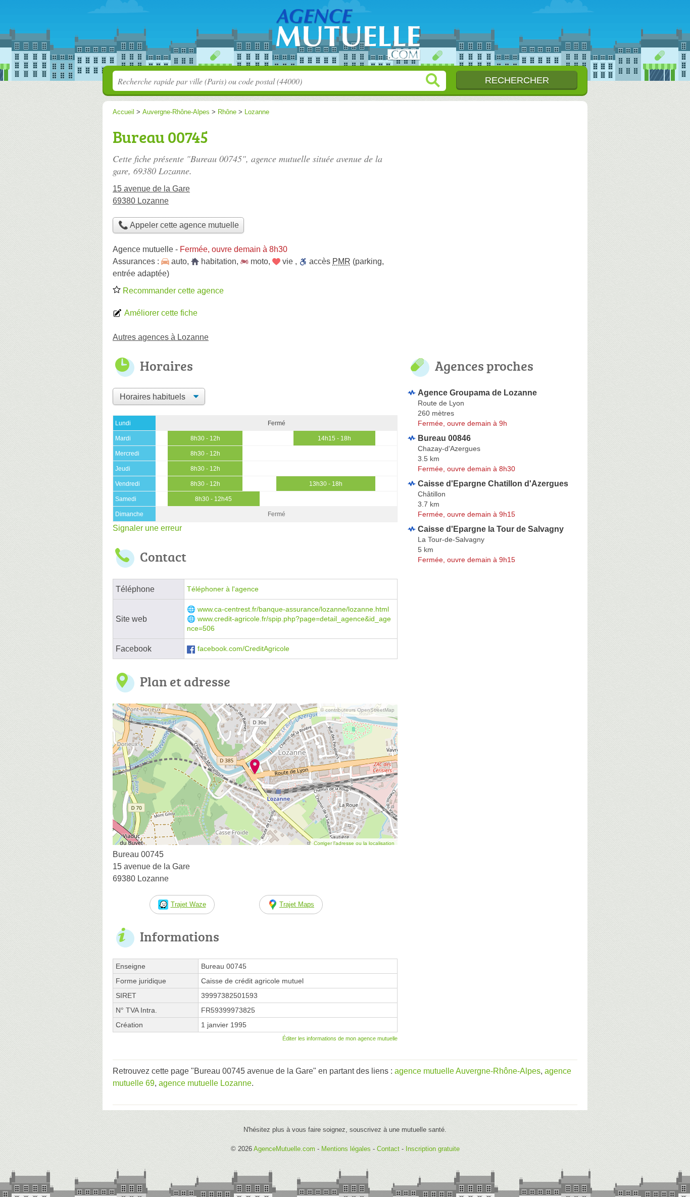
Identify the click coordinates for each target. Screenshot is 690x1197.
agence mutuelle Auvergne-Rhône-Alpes (467, 1071)
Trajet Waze (188, 904)
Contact (388, 1149)
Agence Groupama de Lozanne (477, 392)
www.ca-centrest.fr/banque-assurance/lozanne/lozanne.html (293, 609)
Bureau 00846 (444, 438)
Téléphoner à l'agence (223, 589)
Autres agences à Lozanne (161, 337)
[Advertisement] (492, 651)
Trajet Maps (296, 904)
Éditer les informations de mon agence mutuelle (340, 1038)
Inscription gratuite (433, 1149)
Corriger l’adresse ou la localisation (354, 843)
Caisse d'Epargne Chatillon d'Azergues (493, 483)
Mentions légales (346, 1149)
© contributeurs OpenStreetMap (357, 710)
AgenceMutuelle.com (345, 36)
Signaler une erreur (147, 528)
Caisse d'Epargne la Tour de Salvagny (491, 529)
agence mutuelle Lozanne (205, 1083)
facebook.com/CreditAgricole (243, 649)
